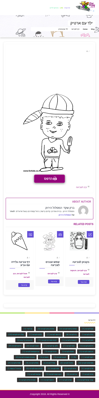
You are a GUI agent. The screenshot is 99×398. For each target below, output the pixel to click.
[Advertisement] (49, 73)
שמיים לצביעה (65, 380)
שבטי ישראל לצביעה (85, 380)
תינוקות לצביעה (47, 380)
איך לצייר (27, 329)
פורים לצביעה (87, 368)
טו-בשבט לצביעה (86, 351)
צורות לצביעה (87, 374)
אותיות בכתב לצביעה (46, 329)
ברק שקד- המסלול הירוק (76, 51)
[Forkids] (85, 6)
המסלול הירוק (65, 215)
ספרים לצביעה (14, 363)
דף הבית (67, 8)
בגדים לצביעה (87, 334)
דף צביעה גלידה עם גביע (20, 263)
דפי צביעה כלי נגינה (24, 340)
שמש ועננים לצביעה (53, 263)
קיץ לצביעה (75, 29)
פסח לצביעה (53, 368)
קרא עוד (84, 282)
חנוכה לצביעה (32, 346)
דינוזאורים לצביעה (69, 340)
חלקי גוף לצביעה (51, 346)
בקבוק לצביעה (80, 261)
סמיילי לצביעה (49, 363)
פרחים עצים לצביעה (34, 368)
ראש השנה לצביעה (53, 374)
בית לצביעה (71, 334)
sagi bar (83, 258)
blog (92, 29)
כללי (73, 357)
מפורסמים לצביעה (85, 363)
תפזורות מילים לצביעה (27, 380)
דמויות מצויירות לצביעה (47, 340)
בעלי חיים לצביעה (16, 334)
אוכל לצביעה (22, 274)
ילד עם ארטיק (63, 29)
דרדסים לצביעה (86, 346)
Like (61, 8)
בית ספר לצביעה (54, 334)
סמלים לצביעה (32, 363)
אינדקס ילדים (54, 8)
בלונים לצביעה (35, 334)
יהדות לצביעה (50, 351)
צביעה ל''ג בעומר (14, 368)
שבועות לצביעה (33, 374)
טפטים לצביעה (68, 351)
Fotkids (53, 258)
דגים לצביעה (87, 340)
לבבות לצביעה (59, 357)
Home (85, 29)
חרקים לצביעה (15, 346)
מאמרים (44, 357)
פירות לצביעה (70, 368)
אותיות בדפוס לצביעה (68, 329)
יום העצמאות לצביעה (30, 351)
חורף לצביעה (69, 346)
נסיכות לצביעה (66, 363)
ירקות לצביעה (87, 357)
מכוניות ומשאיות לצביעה (25, 357)
